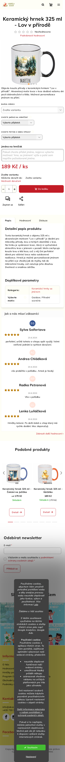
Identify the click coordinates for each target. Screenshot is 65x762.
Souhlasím (32, 747)
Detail (15, 512)
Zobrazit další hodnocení (49, 433)
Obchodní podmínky (13, 680)
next (61, 472)
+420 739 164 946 (12, 710)
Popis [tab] (8, 220)
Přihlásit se (12, 568)
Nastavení (31, 756)
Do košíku (43, 188)
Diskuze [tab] (43, 220)
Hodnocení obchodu (13, 668)
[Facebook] (6, 717)
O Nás (6, 664)
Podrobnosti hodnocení (32, 35)
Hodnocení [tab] (25, 220)
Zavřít (33, 200)
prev (3, 472)
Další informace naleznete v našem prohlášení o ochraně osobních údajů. (31, 712)
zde (36, 604)
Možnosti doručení (11, 181)
